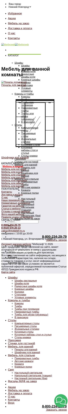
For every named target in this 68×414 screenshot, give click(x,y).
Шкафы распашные (26, 280)
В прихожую (21, 317)
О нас (11, 33)
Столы (12, 320)
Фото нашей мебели (12, 214)
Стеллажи (27, 85)
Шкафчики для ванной (27, 352)
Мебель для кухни (11, 172)
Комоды (19, 303)
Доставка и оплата (20, 28)
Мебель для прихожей (14, 180)
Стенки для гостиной (26, 161)
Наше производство (12, 200)
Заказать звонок (56, 240)
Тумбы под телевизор (27, 309)
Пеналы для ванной (28, 169)
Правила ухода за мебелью (17, 217)
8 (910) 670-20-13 (10, 227)
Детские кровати (30, 187)
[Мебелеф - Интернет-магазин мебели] (15, 44)
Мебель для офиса (12, 183)
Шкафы (19, 62)
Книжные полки (30, 192)
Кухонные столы (24, 331)
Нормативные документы (15, 203)
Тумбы (18, 306)
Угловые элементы (25, 297)
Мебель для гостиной (13, 169)
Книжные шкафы (30, 79)
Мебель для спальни (13, 174)
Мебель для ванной (26, 164)
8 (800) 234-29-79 (10, 225)
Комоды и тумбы (19, 300)
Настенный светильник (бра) (31, 214)
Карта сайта (8, 272)
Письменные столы (26, 326)
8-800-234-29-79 (54, 236)
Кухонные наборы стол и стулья (33, 334)
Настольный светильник (28, 200)
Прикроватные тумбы (27, 311)
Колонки (19, 291)
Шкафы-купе (22, 283)
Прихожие (14, 340)
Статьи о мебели (11, 208)
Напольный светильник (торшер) (27, 207)
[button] (61, 400)
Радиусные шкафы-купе (28, 75)
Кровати (25, 190)
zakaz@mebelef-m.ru (13, 230)
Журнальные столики (27, 329)
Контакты (14, 38)
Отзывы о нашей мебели (15, 211)
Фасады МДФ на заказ (27, 218)
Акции (12, 18)
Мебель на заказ (18, 23)
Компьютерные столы (27, 323)
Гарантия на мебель (12, 205)
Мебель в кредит (13, 166)
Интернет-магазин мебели (16, 244)
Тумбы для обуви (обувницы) (31, 314)
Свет (11, 369)
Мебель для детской (13, 177)
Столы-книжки (23, 337)
